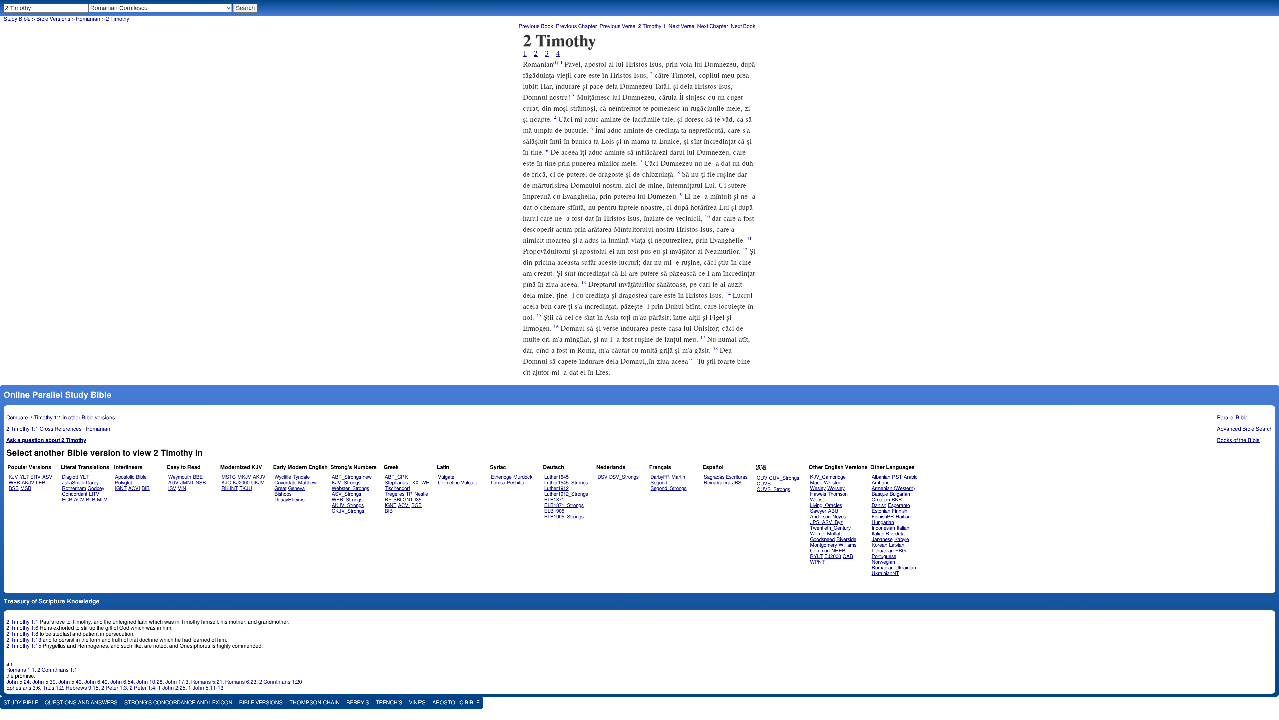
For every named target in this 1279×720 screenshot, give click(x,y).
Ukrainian (905, 567)
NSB (201, 482)
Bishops (282, 494)
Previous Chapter (576, 26)
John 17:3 (177, 682)
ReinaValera (717, 482)
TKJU (245, 488)
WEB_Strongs (347, 499)
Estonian (881, 511)
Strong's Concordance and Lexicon (178, 702)
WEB (14, 482)
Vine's (417, 702)
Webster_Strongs (350, 488)
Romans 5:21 (206, 682)
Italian (903, 528)
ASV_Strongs (346, 494)
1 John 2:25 (172, 688)
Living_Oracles (826, 505)
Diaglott (70, 477)
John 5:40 (70, 682)
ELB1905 (554, 511)
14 (728, 293)
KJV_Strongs (346, 482)
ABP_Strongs (346, 477)
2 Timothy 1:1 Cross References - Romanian (58, 429)
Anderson (820, 516)
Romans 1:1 (20, 670)
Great (280, 488)
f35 (418, 499)
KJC (226, 482)
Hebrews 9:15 (82, 688)
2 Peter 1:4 (142, 688)
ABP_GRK (396, 477)
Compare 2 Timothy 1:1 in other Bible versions (60, 417)
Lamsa (498, 482)
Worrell (817, 533)
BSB (14, 488)
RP (388, 499)
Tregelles (394, 494)
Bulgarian (900, 494)
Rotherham (74, 488)
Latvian (896, 545)
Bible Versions (53, 19)
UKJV (257, 482)
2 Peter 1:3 (114, 688)
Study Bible (17, 19)
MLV (102, 499)
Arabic (911, 477)
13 (583, 282)
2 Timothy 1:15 (23, 646)
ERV (35, 477)
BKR (897, 499)
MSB (25, 488)
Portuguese (884, 556)
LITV (94, 494)
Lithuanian (883, 550)
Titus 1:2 (53, 688)
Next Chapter (712, 26)
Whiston (832, 482)
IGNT (121, 488)
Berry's (357, 702)
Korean (879, 545)
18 (715, 348)
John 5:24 (18, 682)
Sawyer (818, 511)
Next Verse (681, 26)
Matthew (307, 482)
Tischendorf (397, 488)
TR (409, 494)
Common (820, 550)
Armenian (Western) (893, 488)
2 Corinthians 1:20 (280, 682)
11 (749, 238)
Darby (92, 482)
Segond (658, 482)
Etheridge (501, 477)
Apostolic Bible (456, 702)
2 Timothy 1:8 (22, 634)
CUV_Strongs (784, 478)
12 (745, 249)
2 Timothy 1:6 (22, 628)
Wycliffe (282, 477)
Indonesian (883, 528)
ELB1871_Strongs (564, 505)
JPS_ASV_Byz (826, 522)
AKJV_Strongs (348, 505)
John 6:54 (122, 682)
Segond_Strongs (668, 488)
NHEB (838, 550)
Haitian (903, 516)
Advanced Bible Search (1245, 429)
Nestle (421, 494)
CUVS (764, 483)
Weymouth (179, 477)
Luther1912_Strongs (566, 494)
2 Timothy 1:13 (23, 640)
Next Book (743, 26)
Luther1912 (556, 488)
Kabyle (901, 539)
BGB (416, 505)
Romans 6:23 (240, 682)
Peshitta (515, 482)
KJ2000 (241, 482)
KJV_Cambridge (828, 477)
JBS (736, 482)
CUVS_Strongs (773, 489)
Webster (819, 499)
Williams (847, 545)
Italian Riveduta (888, 533)
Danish (879, 505)
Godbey (96, 488)
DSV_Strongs (624, 477)
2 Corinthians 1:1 (57, 670)
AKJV (28, 482)
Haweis (818, 494)
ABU (833, 511)
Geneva (296, 488)
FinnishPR (883, 516)
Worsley (836, 488)
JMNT (187, 482)
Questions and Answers (81, 702)
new (367, 477)
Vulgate (446, 477)
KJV (13, 477)
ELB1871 (554, 499)
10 (707, 216)
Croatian (881, 499)
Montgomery (823, 545)
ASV (47, 477)
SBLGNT (403, 499)
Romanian (88, 19)
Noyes (839, 516)
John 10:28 (149, 682)
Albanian (881, 477)
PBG (900, 550)
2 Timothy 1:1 (22, 622)
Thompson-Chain (314, 702)
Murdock (523, 477)
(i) (555, 62)
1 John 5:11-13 (205, 688)
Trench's (389, 702)
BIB (146, 488)
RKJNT (229, 488)
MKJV (244, 477)
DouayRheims (289, 499)
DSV (603, 477)
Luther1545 (556, 477)
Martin (678, 477)
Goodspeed (822, 539)
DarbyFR (660, 477)
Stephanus (396, 482)
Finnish (899, 511)
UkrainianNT (885, 573)
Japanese (882, 539)
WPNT (817, 562)
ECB (67, 499)
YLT (24, 477)
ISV (172, 488)
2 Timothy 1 (652, 26)
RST (897, 477)
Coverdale (285, 482)
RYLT (816, 556)
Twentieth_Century (830, 528)
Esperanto (899, 505)
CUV (762, 478)
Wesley (818, 488)
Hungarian (883, 522)
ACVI (134, 488)
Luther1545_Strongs (566, 482)
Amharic (881, 482)
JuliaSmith (73, 482)
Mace (816, 482)
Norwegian (883, 562)
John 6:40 (96, 682)
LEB (40, 482)
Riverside (846, 539)
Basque (880, 494)
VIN (182, 488)
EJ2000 (832, 556)
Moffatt (834, 533)
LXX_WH (419, 482)
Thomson (838, 494)
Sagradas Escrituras (725, 477)
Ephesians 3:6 (23, 688)
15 (539, 315)
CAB (848, 556)
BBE (198, 477)
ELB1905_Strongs (564, 516)
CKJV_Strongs (348, 511)
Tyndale (301, 477)
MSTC (228, 477)
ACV (79, 499)
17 (702, 337)
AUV (173, 482)
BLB (90, 499)
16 (556, 326)
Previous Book (536, 26)
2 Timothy (117, 19)
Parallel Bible (1232, 417)
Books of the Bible (1238, 440)
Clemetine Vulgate (457, 482)
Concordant (74, 494)
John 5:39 (44, 682)
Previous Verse (618, 26)
